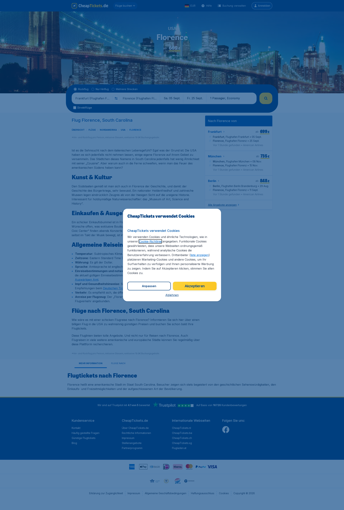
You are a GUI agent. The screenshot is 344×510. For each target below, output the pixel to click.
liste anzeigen (199, 255)
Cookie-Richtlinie (150, 241)
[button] (172, 295)
